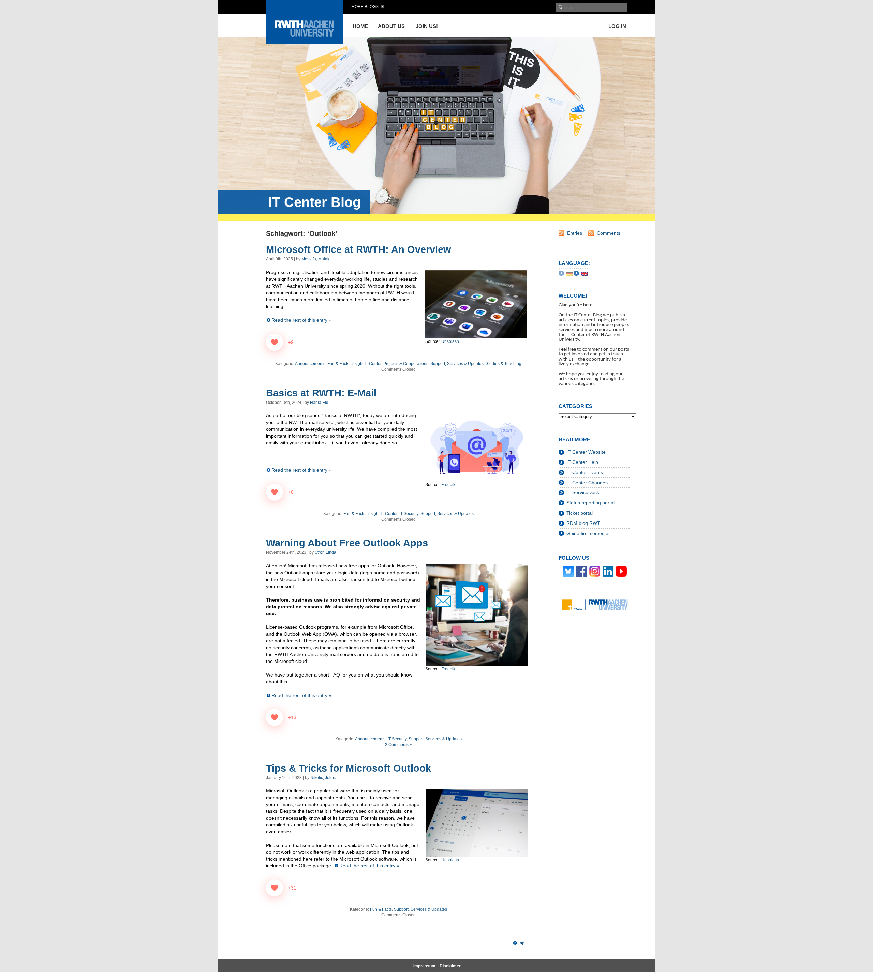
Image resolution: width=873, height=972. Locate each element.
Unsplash (450, 859)
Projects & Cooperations (405, 363)
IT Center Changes (587, 482)
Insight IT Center (366, 363)
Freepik (448, 669)
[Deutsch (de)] (569, 273)
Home (360, 26)
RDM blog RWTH (585, 523)
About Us (391, 26)
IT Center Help (582, 462)
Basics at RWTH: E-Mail (321, 393)
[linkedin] (608, 571)
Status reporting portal (590, 502)
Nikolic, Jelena (324, 777)
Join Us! (427, 26)
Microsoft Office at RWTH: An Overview (358, 249)
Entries (574, 233)
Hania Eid (319, 402)
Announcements (310, 363)
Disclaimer (450, 965)
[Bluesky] (568, 571)
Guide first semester (588, 533)
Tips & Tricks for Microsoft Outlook (348, 768)
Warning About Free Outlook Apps (347, 542)
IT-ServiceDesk (582, 492)
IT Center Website (586, 452)
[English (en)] (584, 273)
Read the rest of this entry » (301, 320)
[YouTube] (621, 571)
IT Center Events (584, 472)
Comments (608, 233)
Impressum (424, 965)
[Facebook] (581, 571)
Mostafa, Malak (315, 259)
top (521, 943)
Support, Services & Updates (457, 363)
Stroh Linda (325, 552)
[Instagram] (595, 571)
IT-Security (408, 513)
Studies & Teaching (503, 363)
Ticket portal (579, 513)
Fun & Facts (338, 363)
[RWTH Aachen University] (304, 42)
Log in (617, 26)
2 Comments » (398, 744)
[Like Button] (274, 342)
